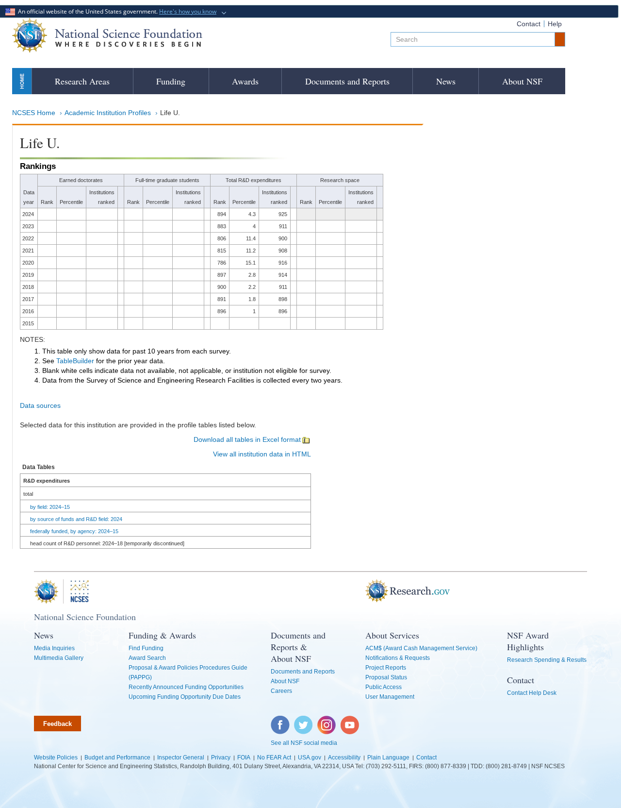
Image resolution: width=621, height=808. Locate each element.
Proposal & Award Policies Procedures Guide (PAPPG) (188, 672)
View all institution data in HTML (262, 454)
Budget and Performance (117, 757)
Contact (528, 24)
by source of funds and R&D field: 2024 (76, 519)
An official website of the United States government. (115, 11)
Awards (245, 81)
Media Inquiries (54, 648)
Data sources (40, 405)
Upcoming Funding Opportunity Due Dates (185, 696)
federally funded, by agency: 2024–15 (74, 531)
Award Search (147, 658)
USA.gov (309, 757)
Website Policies (56, 757)
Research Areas (82, 81)
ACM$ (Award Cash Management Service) (421, 648)
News (446, 81)
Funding (170, 81)
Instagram (327, 720)
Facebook (280, 720)
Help (555, 24)
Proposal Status (386, 677)
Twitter (302, 720)
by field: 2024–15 (50, 507)
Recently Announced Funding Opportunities (186, 687)
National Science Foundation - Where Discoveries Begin (107, 35)
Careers (281, 691)
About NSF (522, 81)
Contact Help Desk (531, 693)
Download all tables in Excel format (247, 439)
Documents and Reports (347, 81)
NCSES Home (33, 113)
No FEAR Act (274, 757)
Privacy (220, 757)
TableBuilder (75, 361)
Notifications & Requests (397, 658)
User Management (389, 696)
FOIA (243, 757)
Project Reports (385, 667)
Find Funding (146, 648)
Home (22, 81)
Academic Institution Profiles (108, 113)
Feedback (57, 723)
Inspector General (180, 757)
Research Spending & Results (547, 659)
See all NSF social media (304, 743)
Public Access (383, 687)
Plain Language (388, 757)
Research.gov (360, 591)
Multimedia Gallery (58, 658)
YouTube (350, 720)
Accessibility (344, 757)
